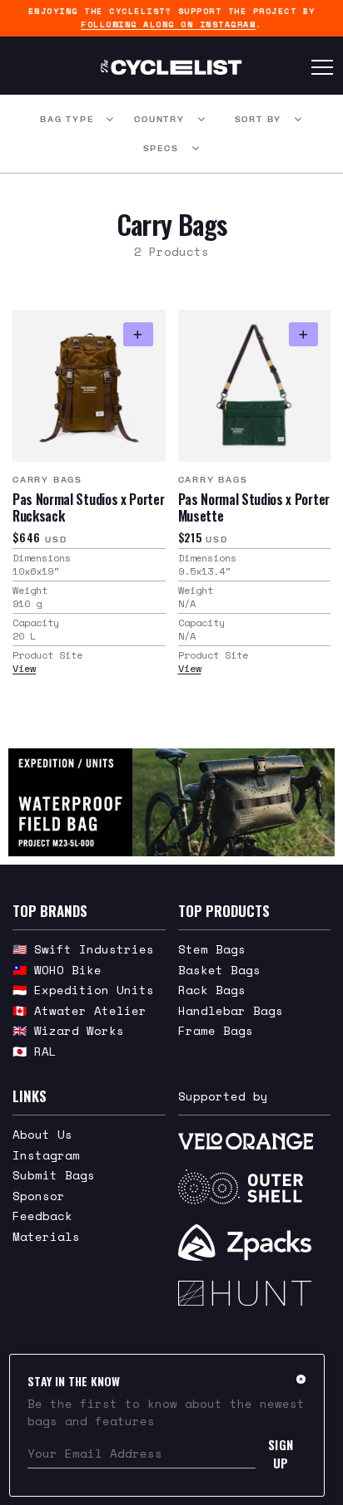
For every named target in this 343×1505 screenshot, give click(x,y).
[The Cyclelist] (171, 67)
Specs (161, 148)
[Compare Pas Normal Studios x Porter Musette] (303, 334)
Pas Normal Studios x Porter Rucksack (88, 507)
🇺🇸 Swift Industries (83, 949)
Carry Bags (47, 479)
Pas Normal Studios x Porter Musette (254, 507)
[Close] (301, 1378)
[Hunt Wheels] (254, 1293)
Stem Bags (212, 949)
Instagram (46, 1155)
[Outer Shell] (254, 1186)
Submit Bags (53, 1175)
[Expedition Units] (171, 802)
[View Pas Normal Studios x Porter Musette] (254, 386)
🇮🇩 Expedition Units (83, 989)
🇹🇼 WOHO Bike (57, 969)
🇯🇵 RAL (34, 1051)
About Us (42, 1134)
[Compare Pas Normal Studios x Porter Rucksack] (137, 334)
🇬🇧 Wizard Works (68, 1030)
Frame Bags (215, 1030)
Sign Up (281, 1453)
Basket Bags (219, 969)
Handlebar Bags (230, 1010)
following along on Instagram (168, 24)
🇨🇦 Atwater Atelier (79, 1010)
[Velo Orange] (254, 1140)
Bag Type (66, 119)
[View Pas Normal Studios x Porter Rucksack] (89, 386)
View (24, 668)
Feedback (42, 1215)
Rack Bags (212, 989)
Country (159, 119)
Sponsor (38, 1195)
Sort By (258, 119)
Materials (46, 1236)
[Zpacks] (254, 1242)
